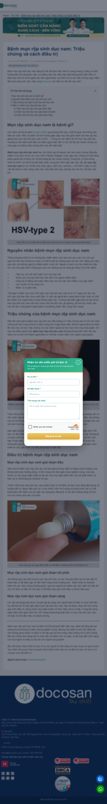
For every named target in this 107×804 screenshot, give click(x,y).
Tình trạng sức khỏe (36, 400)
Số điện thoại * (34, 388)
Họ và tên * (32, 376)
